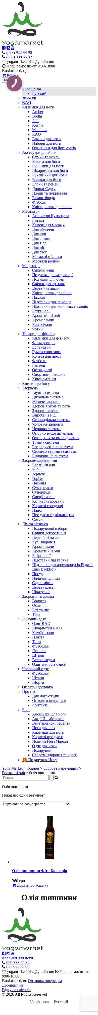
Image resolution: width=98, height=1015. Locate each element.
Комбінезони (43, 632)
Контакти (40, 705)
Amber (37, 111)
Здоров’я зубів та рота (51, 406)
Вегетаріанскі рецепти (51, 723)
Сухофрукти (42, 487)
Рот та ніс (40, 610)
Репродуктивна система (52, 447)
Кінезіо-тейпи (44, 379)
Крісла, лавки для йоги (52, 207)
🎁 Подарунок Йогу (39, 760)
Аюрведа (30, 388)
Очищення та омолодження (55, 438)
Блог (26, 709)
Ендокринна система (50, 456)
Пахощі (38, 297)
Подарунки (42, 750)
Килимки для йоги (38, 107)
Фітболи (39, 202)
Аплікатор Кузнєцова (50, 216)
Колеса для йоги (46, 161)
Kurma (37, 125)
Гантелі (38, 365)
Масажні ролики (46, 261)
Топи (36, 642)
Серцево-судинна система (54, 451)
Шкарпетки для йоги (50, 170)
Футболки (41, 646)
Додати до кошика (32, 885)
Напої (37, 510)
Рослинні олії (43, 465)
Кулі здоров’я (43, 542)
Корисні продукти (47, 737)
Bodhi (37, 116)
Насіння (39, 483)
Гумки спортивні (46, 352)
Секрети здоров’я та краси (54, 755)
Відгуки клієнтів (16, 990)
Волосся (39, 601)
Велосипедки (43, 660)
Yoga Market (12, 768)
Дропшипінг (13, 985)
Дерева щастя (43, 587)
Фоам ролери (43, 343)
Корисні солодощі (47, 506)
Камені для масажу (48, 225)
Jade (35, 121)
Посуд (37, 574)
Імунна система (45, 392)
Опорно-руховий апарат (53, 433)
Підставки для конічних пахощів (60, 306)
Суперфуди (42, 492)
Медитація (31, 266)
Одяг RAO (41, 623)
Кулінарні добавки (48, 501)
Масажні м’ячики (47, 256)
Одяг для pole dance (49, 664)
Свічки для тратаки (48, 284)
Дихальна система (47, 397)
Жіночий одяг (34, 619)
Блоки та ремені (46, 184)
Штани (38, 655)
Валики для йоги (46, 179)
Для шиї (39, 234)
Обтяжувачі (42, 370)
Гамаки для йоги (46, 139)
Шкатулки (41, 592)
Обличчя (39, 605)
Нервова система (46, 429)
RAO (36, 134)
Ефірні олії (41, 311)
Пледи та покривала (49, 193)
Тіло (36, 614)
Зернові (38, 474)
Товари (33, 768)
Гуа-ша (38, 220)
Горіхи (37, 478)
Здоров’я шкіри (45, 410)
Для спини (41, 238)
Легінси (39, 651)
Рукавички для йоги (49, 175)
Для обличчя (43, 229)
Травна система (45, 442)
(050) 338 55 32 (19, 57)
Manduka (39, 130)
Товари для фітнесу (38, 333)
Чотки (37, 329)
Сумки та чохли (46, 157)
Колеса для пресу (47, 356)
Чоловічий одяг (35, 669)
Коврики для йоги (17, 958)
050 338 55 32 (17, 962)
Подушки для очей (48, 279)
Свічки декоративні (49, 533)
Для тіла (39, 243)
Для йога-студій (45, 696)
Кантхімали (42, 324)
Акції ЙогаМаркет (48, 719)
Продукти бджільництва (53, 515)
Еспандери (41, 347)
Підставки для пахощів (51, 302)
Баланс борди (43, 198)
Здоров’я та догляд (38, 596)
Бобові (37, 469)
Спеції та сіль (43, 497)
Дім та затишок (35, 524)
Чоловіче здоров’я (47, 424)
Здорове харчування (39, 460)
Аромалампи (43, 320)
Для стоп (39, 252)
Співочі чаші (43, 270)
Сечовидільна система (51, 420)
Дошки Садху (44, 188)
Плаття (38, 637)
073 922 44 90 (17, 967)
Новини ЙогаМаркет (50, 741)
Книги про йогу (36, 383)
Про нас (29, 691)
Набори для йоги (46, 143)
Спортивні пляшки (48, 374)
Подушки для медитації (52, 275)
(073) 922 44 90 (19, 52)
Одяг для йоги (44, 746)
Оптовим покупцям (49, 700)
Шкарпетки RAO (47, 628)
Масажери (31, 211)
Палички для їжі (46, 578)
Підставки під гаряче (50, 560)
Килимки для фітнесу (50, 338)
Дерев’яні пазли (46, 288)
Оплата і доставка (37, 687)
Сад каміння (42, 583)
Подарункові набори (49, 528)
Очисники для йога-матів (54, 148)
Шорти (38, 682)
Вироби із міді (44, 415)
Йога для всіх (43, 728)
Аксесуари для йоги (39, 152)
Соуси (37, 519)
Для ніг (38, 247)
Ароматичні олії (46, 315)
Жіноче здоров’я (46, 401)
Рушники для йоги (48, 166)
